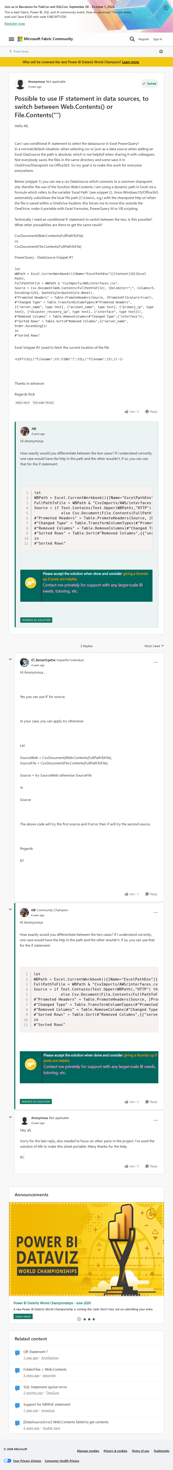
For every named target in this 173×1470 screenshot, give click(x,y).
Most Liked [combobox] (154, 646)
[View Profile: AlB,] (24, 431)
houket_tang (51, 1428)
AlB (34, 428)
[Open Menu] (161, 51)
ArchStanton (50, 1357)
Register (144, 39)
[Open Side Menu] (11, 39)
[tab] (84, 1319)
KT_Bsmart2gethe (43, 660)
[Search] (132, 39)
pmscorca (48, 1410)
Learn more (130, 62)
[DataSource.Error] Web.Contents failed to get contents (66, 1422)
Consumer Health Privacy (62, 1461)
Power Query (21, 51)
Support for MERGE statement (46, 1404)
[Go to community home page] (45, 39)
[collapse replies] (10, 659)
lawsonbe (49, 1375)
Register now (15, 23)
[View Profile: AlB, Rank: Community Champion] (24, 912)
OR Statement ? (35, 1351)
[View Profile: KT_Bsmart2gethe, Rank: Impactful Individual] (24, 662)
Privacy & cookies (115, 1451)
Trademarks (161, 1451)
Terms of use (140, 1451)
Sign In (157, 39)
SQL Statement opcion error (45, 1387)
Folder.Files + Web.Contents (45, 1369)
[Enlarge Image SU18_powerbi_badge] (30, 582)
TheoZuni (52, 1392)
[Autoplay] (79, 1319)
